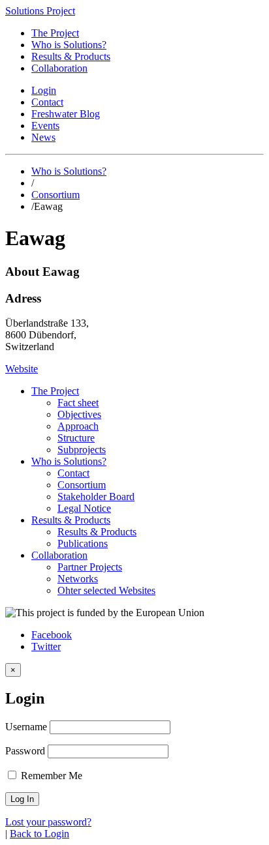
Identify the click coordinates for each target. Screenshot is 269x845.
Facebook (51, 634)
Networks (77, 578)
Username (26, 726)
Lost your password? (48, 821)
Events (45, 125)
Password (25, 750)
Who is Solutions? (68, 44)
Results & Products (70, 56)
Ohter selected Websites (106, 590)
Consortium (55, 194)
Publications (82, 543)
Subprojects (81, 449)
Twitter (46, 646)
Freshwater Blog (65, 113)
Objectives (79, 414)
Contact (47, 102)
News (43, 137)
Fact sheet (78, 402)
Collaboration (59, 68)
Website (21, 368)
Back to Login (39, 833)
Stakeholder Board (95, 496)
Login (43, 90)
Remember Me (50, 775)
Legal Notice (84, 508)
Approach (78, 426)
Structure (76, 437)
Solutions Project (40, 10)
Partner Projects (89, 566)
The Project (55, 32)
